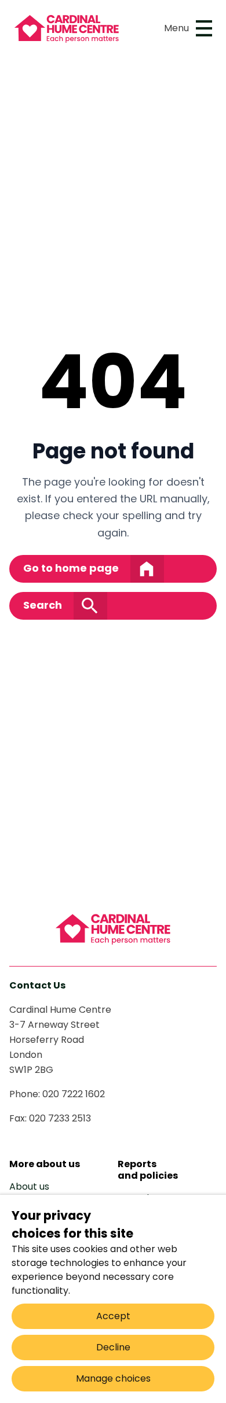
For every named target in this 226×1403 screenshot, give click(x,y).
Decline (113, 1347)
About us (29, 1186)
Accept (113, 1316)
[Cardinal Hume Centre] (113, 929)
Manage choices (113, 1378)
